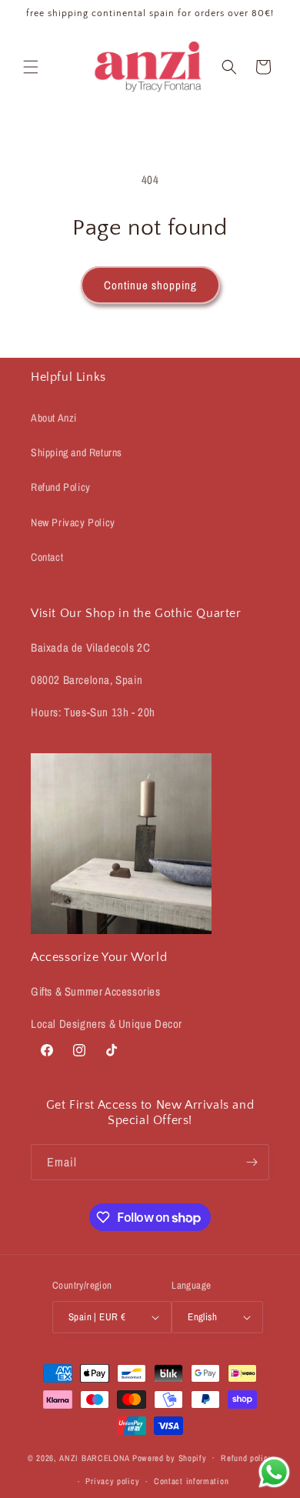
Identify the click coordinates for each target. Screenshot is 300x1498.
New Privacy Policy (73, 522)
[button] (31, 67)
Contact (47, 557)
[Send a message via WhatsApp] (274, 1472)
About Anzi (54, 418)
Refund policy (246, 1458)
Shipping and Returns (76, 452)
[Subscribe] (251, 1162)
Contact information (191, 1481)
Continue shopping (150, 285)
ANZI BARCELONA (94, 1457)
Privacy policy (112, 1481)
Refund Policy (61, 487)
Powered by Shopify (169, 1457)
